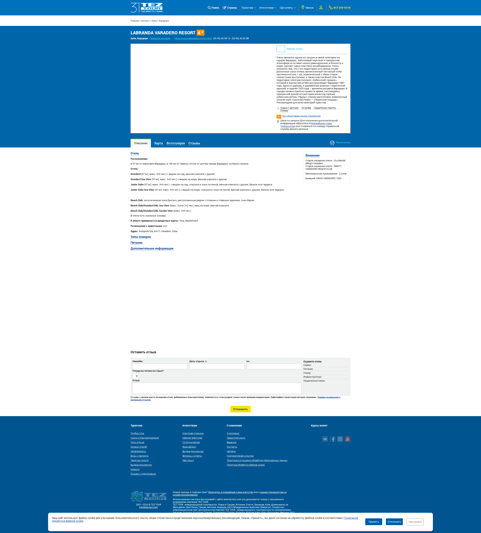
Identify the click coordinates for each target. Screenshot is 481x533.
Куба (154, 20)
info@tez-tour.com (148, 507)
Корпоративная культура (240, 455)
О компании (233, 433)
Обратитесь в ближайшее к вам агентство (230, 492)
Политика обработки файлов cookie (246, 464)
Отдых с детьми (289, 107)
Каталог (145, 20)
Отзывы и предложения (143, 473)
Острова (306, 107)
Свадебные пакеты (325, 107)
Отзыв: (136, 380)
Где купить (286, 7)
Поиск (215, 7)
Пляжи (284, 110)
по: (248, 361)
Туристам (247, 7)
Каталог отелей (139, 446)
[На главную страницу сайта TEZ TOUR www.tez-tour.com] (147, 8)
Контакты (232, 446)
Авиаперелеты (138, 451)
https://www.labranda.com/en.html (193, 38)
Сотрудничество (191, 442)
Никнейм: (137, 361)
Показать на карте (160, 38)
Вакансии (232, 442)
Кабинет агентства (192, 437)
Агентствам (266, 7)
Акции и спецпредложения (145, 437)
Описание (140, 143)
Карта (158, 143)
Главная (135, 20)
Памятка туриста (139, 460)
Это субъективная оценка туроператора (301, 116)
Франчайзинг (189, 446)
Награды (231, 451)
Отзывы (194, 143)
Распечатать (342, 142)
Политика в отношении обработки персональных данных (257, 460)
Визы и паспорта (139, 455)
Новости (135, 469)
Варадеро (164, 20)
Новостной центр (236, 437)
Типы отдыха (137, 442)
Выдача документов (141, 464)
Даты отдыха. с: (198, 361)
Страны (232, 7)
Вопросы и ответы (192, 455)
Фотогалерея (175, 143)
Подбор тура (137, 433)
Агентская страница (192, 433)
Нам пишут (188, 460)
